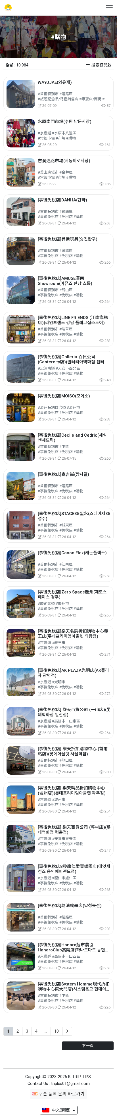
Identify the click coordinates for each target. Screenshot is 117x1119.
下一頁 (88, 1045)
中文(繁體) (61, 1110)
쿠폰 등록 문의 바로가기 (61, 1094)
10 (56, 1031)
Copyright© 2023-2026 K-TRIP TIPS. (58, 1076)
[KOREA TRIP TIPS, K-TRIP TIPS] (7, 7)
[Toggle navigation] (108, 7)
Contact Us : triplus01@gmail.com (59, 1083)
